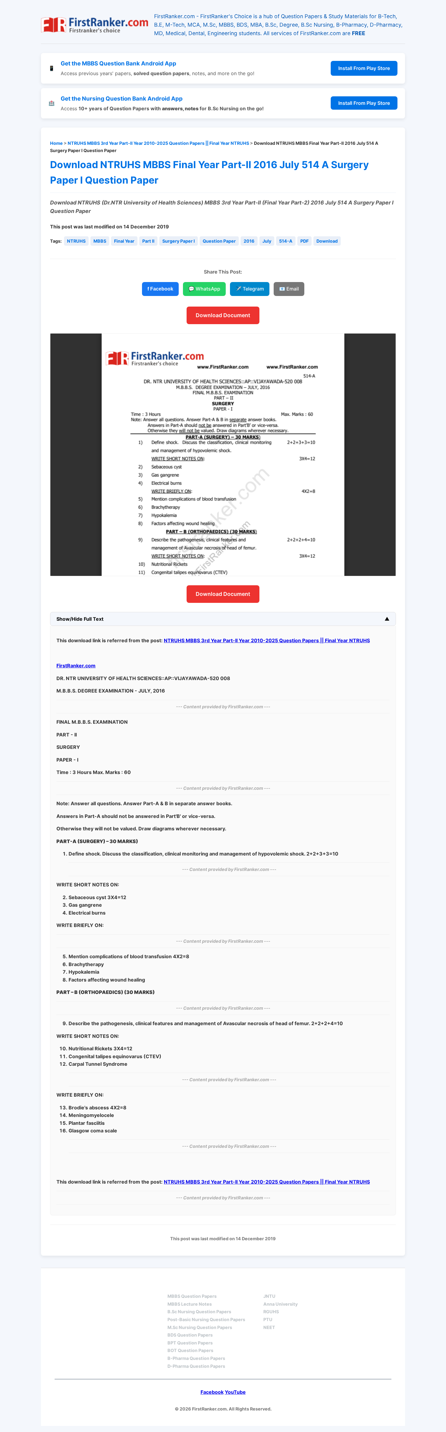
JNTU (269, 1296)
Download (327, 241)
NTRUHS (76, 241)
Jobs (332, 1285)
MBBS (99, 241)
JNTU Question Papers (119, 1285)
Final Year (124, 241)
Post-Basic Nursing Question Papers (206, 1319)
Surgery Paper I (178, 241)
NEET (269, 1327)
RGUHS (271, 1311)
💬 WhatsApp (204, 289)
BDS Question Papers (190, 1334)
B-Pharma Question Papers (196, 1358)
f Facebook (160, 288)
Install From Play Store (364, 68)
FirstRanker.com (76, 666)
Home (56, 143)
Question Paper (219, 241)
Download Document (223, 315)
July (266, 241)
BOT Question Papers (190, 1350)
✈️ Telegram (249, 289)
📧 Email (289, 289)
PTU (267, 1319)
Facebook (212, 1392)
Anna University (280, 1304)
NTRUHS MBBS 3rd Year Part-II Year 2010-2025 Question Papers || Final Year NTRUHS (158, 143)
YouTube (235, 1392)
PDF (304, 241)
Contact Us (373, 1285)
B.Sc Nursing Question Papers (199, 1311)
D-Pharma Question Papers (196, 1366)
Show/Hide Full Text (79, 619)
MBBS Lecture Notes (189, 1304)
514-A (285, 241)
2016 (249, 241)
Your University (285, 1285)
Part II (148, 241)
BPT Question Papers (190, 1342)
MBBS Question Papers (192, 1296)
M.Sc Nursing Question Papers (199, 1327)
